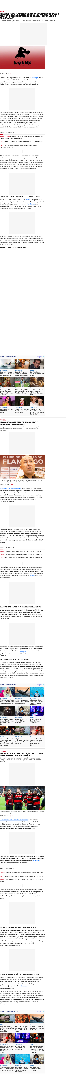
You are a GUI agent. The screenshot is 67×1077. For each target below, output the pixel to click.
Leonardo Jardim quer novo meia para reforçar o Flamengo (23, 554)
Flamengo (35, 78)
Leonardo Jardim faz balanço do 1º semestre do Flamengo (23, 551)
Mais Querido (31, 204)
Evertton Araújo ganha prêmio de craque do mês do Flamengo (24, 876)
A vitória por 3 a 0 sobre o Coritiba (10, 488)
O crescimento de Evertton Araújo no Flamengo (14, 820)
